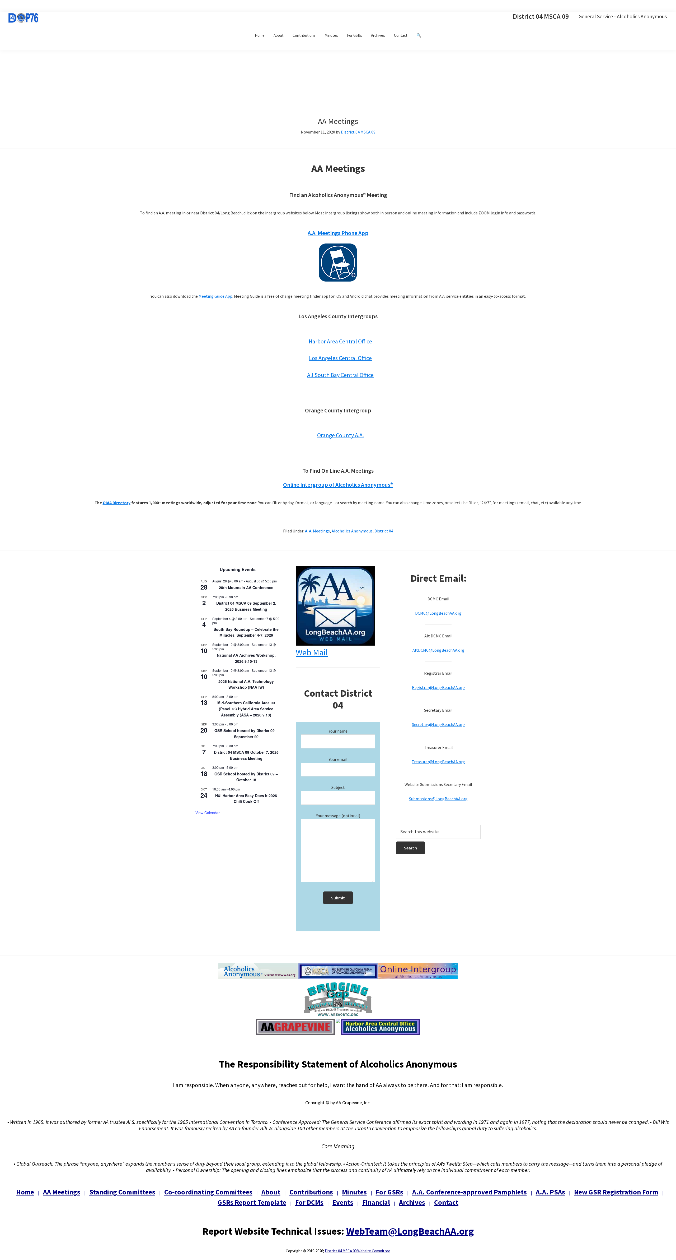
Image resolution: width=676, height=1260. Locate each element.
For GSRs (389, 1192)
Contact (446, 1202)
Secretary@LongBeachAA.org (438, 724)
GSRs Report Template (252, 1202)
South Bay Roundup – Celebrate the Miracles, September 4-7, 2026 (246, 632)
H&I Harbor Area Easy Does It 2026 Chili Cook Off (246, 798)
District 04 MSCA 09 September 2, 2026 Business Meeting (246, 606)
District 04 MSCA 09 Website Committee (357, 1250)
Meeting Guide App (215, 296)
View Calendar (207, 812)
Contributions (311, 1192)
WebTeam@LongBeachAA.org (410, 1231)
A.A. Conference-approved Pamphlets (469, 1192)
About (270, 1192)
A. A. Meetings (317, 531)
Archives (412, 1202)
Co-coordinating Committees (208, 1192)
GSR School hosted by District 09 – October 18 (246, 777)
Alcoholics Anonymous (352, 531)
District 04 (383, 531)
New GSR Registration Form (616, 1192)
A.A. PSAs (550, 1192)
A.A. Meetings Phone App (338, 233)
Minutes (354, 1192)
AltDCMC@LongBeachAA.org (438, 650)
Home (25, 1192)
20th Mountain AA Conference (246, 587)
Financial (376, 1202)
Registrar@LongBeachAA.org (438, 687)
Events (342, 1202)
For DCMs (309, 1202)
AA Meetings (61, 1192)
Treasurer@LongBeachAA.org (438, 761)
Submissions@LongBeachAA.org (438, 798)
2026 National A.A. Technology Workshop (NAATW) (246, 684)
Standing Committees (122, 1192)
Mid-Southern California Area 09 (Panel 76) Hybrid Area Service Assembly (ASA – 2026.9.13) (246, 708)
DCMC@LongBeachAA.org (438, 613)
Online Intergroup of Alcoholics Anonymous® (338, 484)
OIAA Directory (116, 502)
